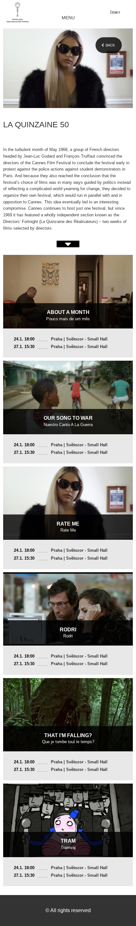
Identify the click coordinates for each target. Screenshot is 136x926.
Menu (68, 17)
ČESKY (115, 12)
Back (110, 45)
